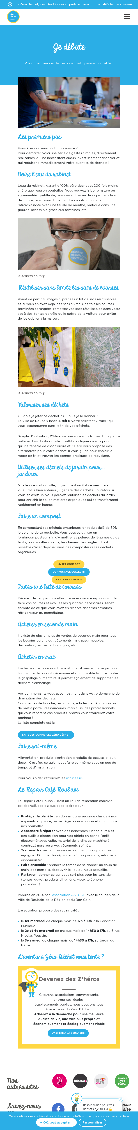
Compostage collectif (68, 572)
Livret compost (69, 564)
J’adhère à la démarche (68, 1033)
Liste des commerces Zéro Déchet (46, 735)
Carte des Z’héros (69, 580)
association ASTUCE (68, 895)
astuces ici (74, 778)
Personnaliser (92, 1122)
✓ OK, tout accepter (55, 1122)
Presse (124, 1105)
